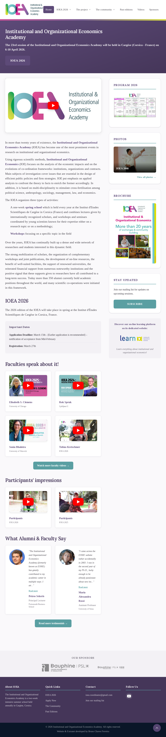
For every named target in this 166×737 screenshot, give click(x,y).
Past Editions (51, 711)
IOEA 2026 (62, 9)
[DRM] (111, 668)
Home (49, 9)
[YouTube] (129, 696)
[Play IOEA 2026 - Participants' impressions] (28, 501)
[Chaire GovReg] (65, 668)
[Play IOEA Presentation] (53, 105)
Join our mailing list (95, 700)
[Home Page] (24, 9)
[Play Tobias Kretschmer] (78, 430)
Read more (33, 591)
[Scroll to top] (157, 728)
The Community (52, 706)
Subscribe (135, 304)
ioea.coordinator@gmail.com (99, 695)
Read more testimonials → (53, 623)
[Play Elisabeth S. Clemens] (28, 385)
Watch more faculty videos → (53, 465)
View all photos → (146, 177)
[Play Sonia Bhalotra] (28, 430)
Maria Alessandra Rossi (85, 596)
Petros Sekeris (36, 596)
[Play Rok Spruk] (78, 385)
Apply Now (50, 700)
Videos (140, 9)
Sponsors (154, 9)
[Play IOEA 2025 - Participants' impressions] (78, 501)
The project (82, 9)
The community (104, 9)
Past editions (126, 9)
